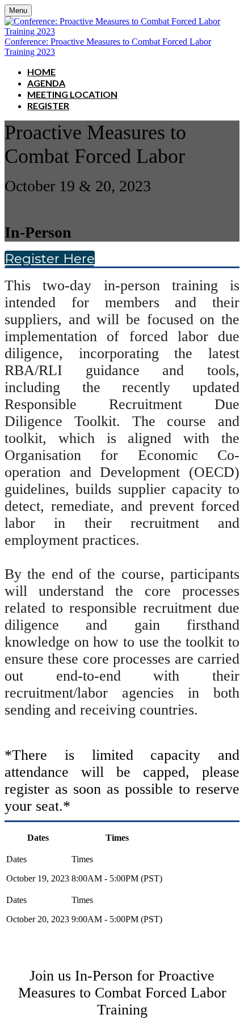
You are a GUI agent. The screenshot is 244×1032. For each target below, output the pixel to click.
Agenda (46, 83)
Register (48, 105)
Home (41, 71)
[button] (50, 258)
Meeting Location (72, 94)
